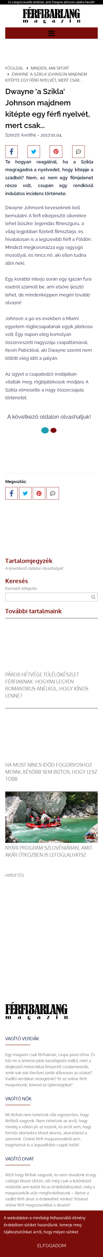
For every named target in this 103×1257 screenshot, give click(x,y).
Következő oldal (46, 447)
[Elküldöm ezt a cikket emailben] (78, 151)
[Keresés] (93, 597)
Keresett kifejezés (21, 588)
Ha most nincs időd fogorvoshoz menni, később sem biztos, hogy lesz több (51, 772)
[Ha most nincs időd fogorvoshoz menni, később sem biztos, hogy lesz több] (51, 758)
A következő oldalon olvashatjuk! (34, 568)
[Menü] (51, 33)
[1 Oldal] (53, 430)
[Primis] (51, 24)
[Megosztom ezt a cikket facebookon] (11, 151)
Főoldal (14, 68)
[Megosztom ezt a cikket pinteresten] (56, 151)
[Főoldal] (45, 430)
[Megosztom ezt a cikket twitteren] (34, 151)
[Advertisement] (51, 930)
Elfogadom (51, 1245)
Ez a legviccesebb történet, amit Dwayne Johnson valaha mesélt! (51, 2)
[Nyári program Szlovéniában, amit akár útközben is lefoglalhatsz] (51, 841)
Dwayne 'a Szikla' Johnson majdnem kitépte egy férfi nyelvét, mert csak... (46, 77)
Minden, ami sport (50, 68)
